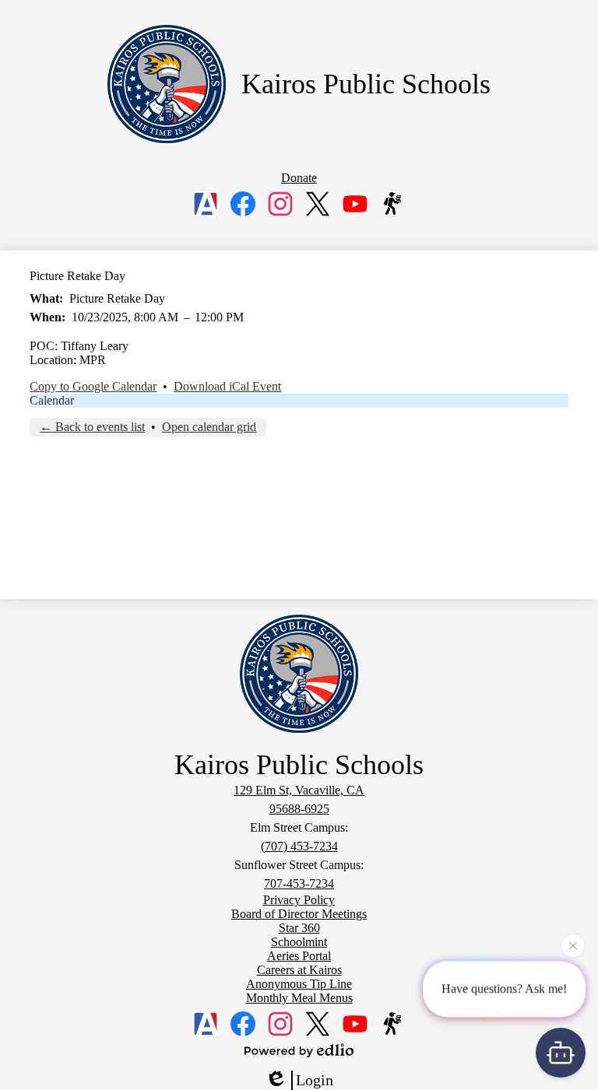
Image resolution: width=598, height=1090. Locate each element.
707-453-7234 (299, 883)
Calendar (52, 400)
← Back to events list (92, 426)
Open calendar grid (209, 426)
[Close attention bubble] (573, 944)
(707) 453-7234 (299, 846)
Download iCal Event (227, 386)
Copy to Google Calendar (93, 386)
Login (314, 1079)
